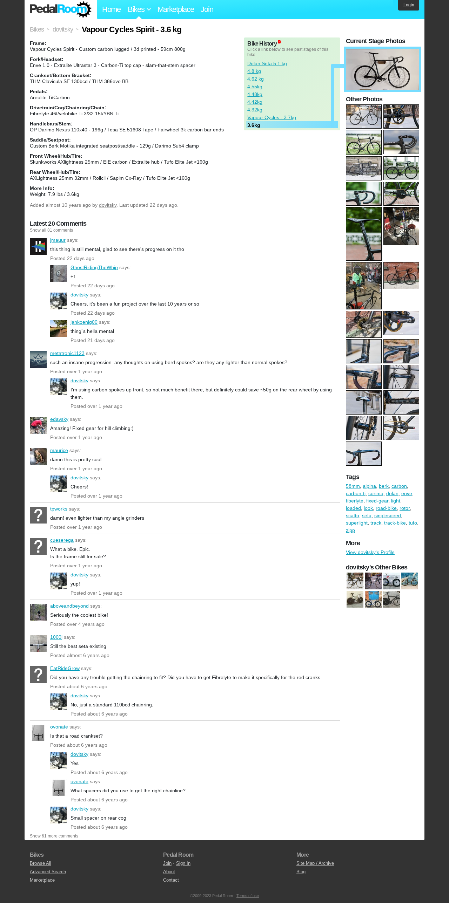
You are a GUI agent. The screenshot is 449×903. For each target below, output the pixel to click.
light (395, 501)
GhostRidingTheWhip (58, 273)
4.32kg (254, 109)
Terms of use (247, 896)
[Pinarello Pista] (373, 599)
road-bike (386, 508)
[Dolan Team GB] (391, 581)
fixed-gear (377, 501)
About (169, 871)
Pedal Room (61, 9)
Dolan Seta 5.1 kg (267, 63)
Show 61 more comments (54, 836)
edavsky (38, 425)
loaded (353, 508)
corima (375, 493)
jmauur (38, 246)
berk (384, 486)
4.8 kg (254, 71)
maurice (38, 456)
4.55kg (254, 86)
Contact (171, 880)
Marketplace (176, 9)
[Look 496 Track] (355, 581)
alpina (369, 486)
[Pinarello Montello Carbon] (355, 599)
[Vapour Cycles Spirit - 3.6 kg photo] (382, 52)
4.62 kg (255, 79)
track (375, 523)
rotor (405, 508)
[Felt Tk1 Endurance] (410, 581)
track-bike (395, 523)
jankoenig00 (58, 328)
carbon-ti (356, 493)
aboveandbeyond (38, 612)
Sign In (183, 863)
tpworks (38, 515)
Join (207, 9)
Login (408, 4)
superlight (357, 523)
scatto (352, 515)
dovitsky (107, 205)
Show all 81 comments (51, 230)
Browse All (40, 863)
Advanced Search (48, 871)
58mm (353, 486)
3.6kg (253, 125)
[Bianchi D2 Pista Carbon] (373, 581)
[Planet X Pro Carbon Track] (391, 599)
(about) (279, 42)
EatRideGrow (38, 674)
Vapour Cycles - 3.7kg (271, 117)
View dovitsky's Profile (370, 552)
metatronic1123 (38, 359)
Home (111, 9)
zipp (350, 530)
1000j (38, 643)
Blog (301, 871)
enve (406, 493)
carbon (399, 486)
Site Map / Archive (315, 863)
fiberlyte (354, 501)
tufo (413, 523)
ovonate (38, 733)
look (368, 508)
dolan (392, 493)
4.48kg (254, 94)
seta (366, 515)
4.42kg (254, 102)
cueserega (38, 546)
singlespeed (387, 515)
